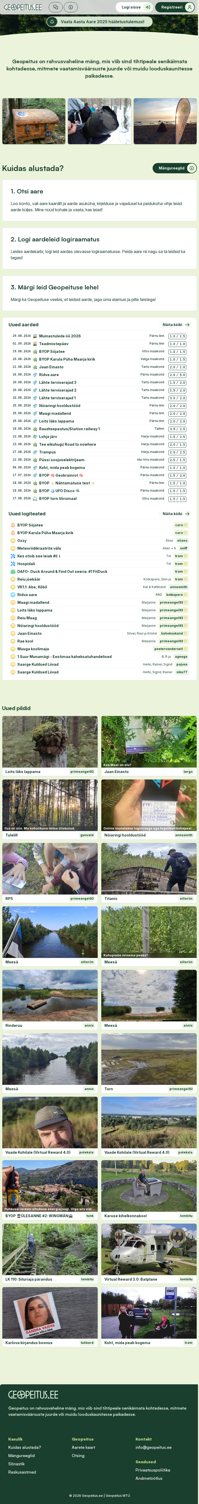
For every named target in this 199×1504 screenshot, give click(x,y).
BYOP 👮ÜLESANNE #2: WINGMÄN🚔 (39, 1216)
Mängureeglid (21, 1455)
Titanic (111, 898)
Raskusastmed (22, 1472)
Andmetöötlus (149, 1478)
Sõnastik (16, 1463)
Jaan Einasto (116, 771)
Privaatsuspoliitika (153, 1470)
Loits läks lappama (22, 771)
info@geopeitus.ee (154, 1447)
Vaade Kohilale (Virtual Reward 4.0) (37, 1152)
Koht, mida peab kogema (127, 1342)
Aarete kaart (83, 1447)
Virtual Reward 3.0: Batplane (130, 1279)
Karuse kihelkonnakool (125, 1216)
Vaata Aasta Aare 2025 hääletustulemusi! (102, 21)
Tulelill (11, 835)
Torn (108, 1089)
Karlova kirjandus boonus (29, 1342)
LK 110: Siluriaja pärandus (28, 1279)
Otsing (78, 1455)
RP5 (9, 898)
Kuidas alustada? (24, 1447)
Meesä (11, 962)
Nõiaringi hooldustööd (125, 835)
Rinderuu (13, 1025)
